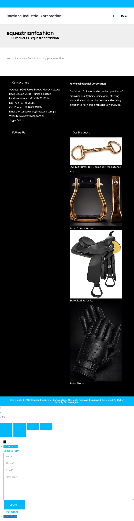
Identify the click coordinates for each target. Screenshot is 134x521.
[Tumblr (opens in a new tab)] (76, 3)
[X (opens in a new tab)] (56, 3)
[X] (10, 139)
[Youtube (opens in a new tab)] (79, 3)
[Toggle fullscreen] (19, 426)
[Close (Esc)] (46, 426)
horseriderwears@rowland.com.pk (36, 111)
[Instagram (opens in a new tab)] (68, 3)
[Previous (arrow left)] (6, 433)
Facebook (11, 516)
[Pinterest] (10, 157)
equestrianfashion (45, 38)
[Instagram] (10, 148)
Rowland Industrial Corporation (34, 16)
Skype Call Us (17, 120)
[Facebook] (10, 144)
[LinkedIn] (10, 152)
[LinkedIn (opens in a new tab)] (72, 3)
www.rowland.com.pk (32, 116)
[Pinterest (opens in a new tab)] (64, 3)
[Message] (68, 486)
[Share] (33, 426)
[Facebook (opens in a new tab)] (60, 3)
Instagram (12, 511)
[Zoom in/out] (6, 426)
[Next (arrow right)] (19, 433)
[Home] (8, 38)
